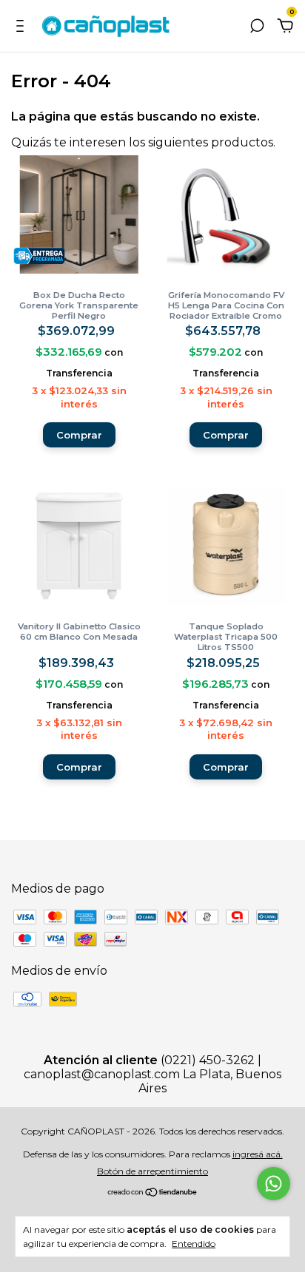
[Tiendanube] (153, 1193)
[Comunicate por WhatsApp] (273, 1183)
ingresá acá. (257, 1154)
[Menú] (22, 26)
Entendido (193, 1243)
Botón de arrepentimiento (152, 1171)
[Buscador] (257, 26)
